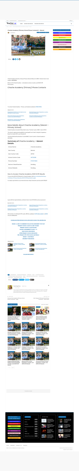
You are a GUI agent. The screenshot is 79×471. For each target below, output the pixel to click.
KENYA (7, 445)
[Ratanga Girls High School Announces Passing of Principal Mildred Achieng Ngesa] (14, 311)
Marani (24, 276)
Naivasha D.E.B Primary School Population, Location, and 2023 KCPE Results (37, 116)
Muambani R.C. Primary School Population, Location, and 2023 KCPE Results (16, 120)
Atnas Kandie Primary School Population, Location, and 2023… (41, 244)
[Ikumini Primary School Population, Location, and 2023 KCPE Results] (42, 341)
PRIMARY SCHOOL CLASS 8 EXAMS (28, 227)
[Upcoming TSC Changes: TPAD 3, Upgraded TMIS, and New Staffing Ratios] (60, 426)
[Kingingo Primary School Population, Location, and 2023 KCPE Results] (28, 341)
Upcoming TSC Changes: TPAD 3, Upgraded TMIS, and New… (67, 426)
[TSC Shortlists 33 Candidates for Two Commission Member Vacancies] (60, 436)
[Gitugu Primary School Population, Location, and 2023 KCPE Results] (28, 326)
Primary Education (41, 276)
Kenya (38, 32)
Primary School (10, 277)
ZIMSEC (26, 431)
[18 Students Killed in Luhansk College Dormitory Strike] (60, 431)
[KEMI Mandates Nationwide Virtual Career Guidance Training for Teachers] (43, 420)
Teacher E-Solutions (70, 449)
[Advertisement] (39, 10)
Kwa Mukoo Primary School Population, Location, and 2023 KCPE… (19, 244)
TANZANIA (25, 445)
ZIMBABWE (12, 445)
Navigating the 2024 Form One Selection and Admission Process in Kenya (17, 113)
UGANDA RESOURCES (12, 20)
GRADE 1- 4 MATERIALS (28, 237)
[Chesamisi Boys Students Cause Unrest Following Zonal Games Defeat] (43, 436)
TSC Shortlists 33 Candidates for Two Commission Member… (67, 436)
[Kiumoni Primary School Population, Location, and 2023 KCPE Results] (10, 250)
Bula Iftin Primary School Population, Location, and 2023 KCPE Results (38, 113)
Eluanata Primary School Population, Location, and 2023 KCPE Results (38, 209)
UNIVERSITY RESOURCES (28, 238)
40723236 (33, 157)
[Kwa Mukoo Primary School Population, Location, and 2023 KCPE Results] (10, 245)
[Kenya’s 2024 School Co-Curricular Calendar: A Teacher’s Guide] (28, 311)
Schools (47, 32)
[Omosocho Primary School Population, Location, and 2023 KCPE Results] (42, 355)
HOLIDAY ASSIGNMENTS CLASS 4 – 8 (28, 229)
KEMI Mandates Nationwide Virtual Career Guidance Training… (50, 421)
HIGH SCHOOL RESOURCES (28, 231)
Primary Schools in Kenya (18, 277)
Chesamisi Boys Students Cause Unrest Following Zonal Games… (50, 436)
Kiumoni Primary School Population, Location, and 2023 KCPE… (19, 249)
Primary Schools (42, 32)
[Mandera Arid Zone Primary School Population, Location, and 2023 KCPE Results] (14, 326)
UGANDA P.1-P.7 (19, 445)
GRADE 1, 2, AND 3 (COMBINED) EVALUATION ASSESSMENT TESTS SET (28, 224)
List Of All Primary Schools (39, 274)
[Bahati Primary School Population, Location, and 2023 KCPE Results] (28, 355)
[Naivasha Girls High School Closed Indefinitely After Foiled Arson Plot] (43, 426)
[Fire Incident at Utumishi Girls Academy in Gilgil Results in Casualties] (43, 431)
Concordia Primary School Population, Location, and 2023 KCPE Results (17, 206)
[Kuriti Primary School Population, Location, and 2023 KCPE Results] (31, 250)
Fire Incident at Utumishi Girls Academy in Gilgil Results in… (50, 431)
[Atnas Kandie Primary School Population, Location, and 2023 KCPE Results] (31, 245)
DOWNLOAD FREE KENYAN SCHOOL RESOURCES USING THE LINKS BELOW (28, 220)
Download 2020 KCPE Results (21, 274)
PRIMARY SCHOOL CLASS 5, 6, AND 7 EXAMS (28, 225)
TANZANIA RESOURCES (21, 20)
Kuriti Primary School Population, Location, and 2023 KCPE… (41, 249)
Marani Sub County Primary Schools (32, 276)
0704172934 (38, 106)
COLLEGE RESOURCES (28, 254)
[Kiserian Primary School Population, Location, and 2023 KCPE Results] (42, 326)
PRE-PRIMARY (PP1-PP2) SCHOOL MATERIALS (28, 235)
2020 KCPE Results (13, 274)
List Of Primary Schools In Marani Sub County (15, 276)
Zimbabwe (26, 424)
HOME (7, 20)
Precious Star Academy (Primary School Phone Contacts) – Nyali (16, 299)
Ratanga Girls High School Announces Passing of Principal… (67, 421)
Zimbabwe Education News (29, 426)
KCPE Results (29, 274)
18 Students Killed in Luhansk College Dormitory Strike (67, 430)
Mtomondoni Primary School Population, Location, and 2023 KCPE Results (16, 116)
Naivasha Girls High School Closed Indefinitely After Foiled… (50, 426)
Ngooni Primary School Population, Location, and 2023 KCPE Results (38, 206)
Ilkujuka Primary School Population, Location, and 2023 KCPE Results (17, 209)
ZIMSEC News (27, 433)
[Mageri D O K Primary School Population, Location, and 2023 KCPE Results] (14, 341)
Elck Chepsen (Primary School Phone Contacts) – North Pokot (41, 299)
